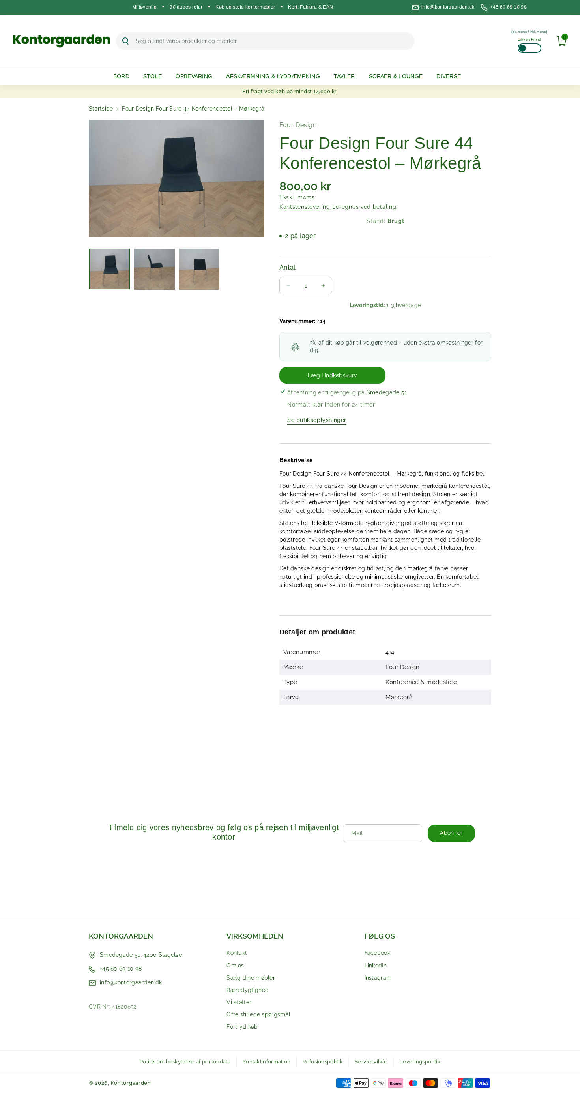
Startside (101, 108)
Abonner (451, 833)
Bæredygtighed (247, 990)
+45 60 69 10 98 (508, 7)
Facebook (377, 953)
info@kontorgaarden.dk (447, 7)
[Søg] (125, 41)
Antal (287, 267)
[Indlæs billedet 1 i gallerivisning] (109, 269)
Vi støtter (238, 1002)
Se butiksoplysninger (316, 420)
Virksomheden (254, 936)
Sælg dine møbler (250, 978)
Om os (235, 965)
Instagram (378, 978)
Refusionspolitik (322, 1062)
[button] (124, 76)
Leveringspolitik (420, 1062)
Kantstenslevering (304, 207)
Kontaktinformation (266, 1062)
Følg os (380, 936)
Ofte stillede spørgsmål (258, 1014)
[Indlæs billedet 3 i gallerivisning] (199, 269)
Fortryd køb (242, 1027)
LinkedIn (376, 965)
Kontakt (236, 953)
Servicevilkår (371, 1062)
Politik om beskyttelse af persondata (185, 1062)
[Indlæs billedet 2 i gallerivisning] (154, 269)
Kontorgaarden (121, 936)
